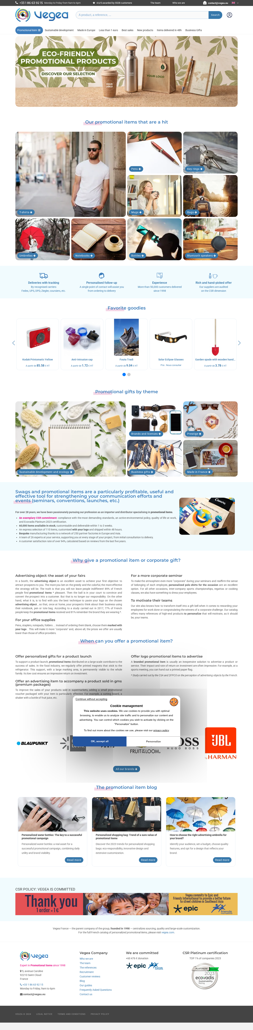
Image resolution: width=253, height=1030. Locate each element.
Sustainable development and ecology (44, 471)
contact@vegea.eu (218, 3)
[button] (124, 374)
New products (145, 30)
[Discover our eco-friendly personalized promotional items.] (126, 71)
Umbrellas (26, 255)
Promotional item (27, 30)
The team (155, 2)
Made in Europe (86, 30)
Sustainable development (59, 30)
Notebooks (82, 255)
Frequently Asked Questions (96, 989)
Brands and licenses (145, 433)
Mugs (135, 212)
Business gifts (141, 471)
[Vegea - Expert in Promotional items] (41, 21)
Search (215, 15)
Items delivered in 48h (169, 30)
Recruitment (87, 972)
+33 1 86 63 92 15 (32, 984)
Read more (74, 859)
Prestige (193, 433)
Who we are (178, 2)
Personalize (153, 741)
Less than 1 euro (108, 30)
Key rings (193, 168)
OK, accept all (100, 741)
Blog (82, 980)
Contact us (86, 994)
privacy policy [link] (161, 730)
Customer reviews (90, 976)
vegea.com (168, 932)
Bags (191, 212)
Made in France (197, 471)
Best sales (127, 30)
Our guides (86, 985)
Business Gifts (193, 30)
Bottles (136, 255)
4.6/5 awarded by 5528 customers (114, 2)
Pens (135, 168)
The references (88, 967)
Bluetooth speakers (200, 255)
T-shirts (24, 212)
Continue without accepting (91, 699)
